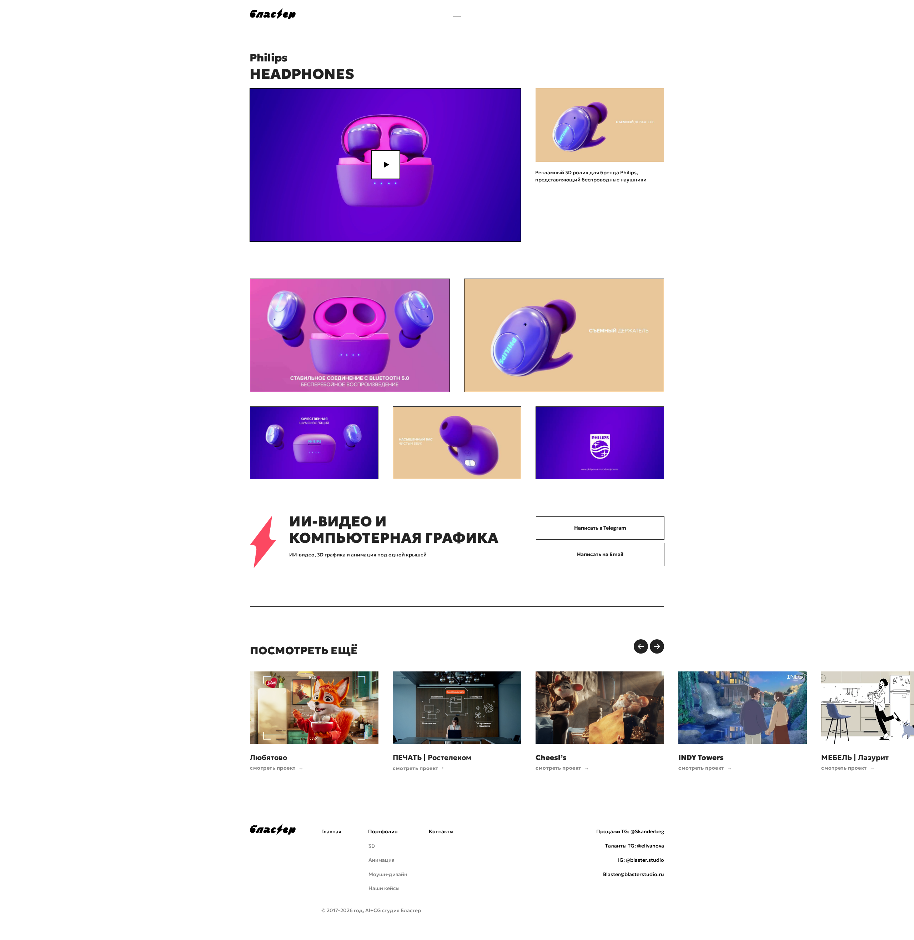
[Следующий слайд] (657, 646)
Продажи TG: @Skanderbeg (630, 831)
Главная (331, 831)
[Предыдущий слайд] (641, 646)
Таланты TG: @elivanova (634, 845)
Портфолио (383, 831)
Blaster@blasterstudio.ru (633, 874)
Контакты (441, 831)
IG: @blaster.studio (641, 860)
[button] (385, 164)
